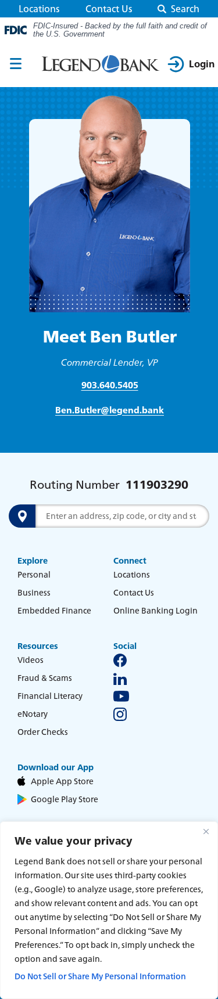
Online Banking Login (155, 610)
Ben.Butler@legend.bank (109, 410)
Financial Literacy (50, 696)
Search (185, 9)
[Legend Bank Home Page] (100, 64)
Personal (34, 574)
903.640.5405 (109, 385)
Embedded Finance (54, 610)
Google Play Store (64, 799)
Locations (39, 9)
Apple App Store (62, 781)
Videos (30, 660)
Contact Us (108, 9)
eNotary (32, 714)
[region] (109, 910)
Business (34, 592)
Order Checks (42, 732)
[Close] (206, 831)
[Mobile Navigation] (15, 64)
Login (201, 64)
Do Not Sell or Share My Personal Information (100, 976)
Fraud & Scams (44, 678)
